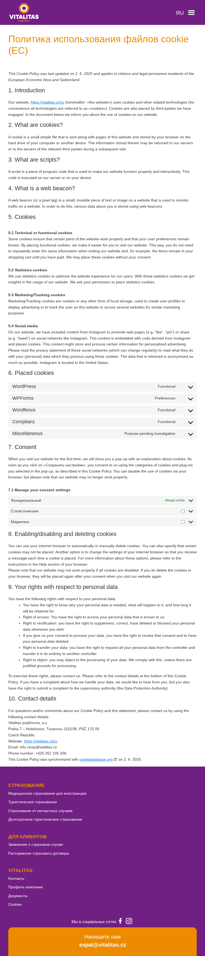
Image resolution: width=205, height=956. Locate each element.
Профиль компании (25, 887)
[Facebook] (120, 922)
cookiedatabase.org (96, 759)
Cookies (15, 904)
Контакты (16, 878)
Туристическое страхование (32, 802)
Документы (17, 896)
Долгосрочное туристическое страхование (45, 819)
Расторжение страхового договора (38, 853)
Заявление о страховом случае (35, 844)
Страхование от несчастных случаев (40, 811)
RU (180, 13)
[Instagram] (128, 922)
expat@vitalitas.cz (102, 945)
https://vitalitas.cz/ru (47, 102)
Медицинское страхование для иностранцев (47, 793)
